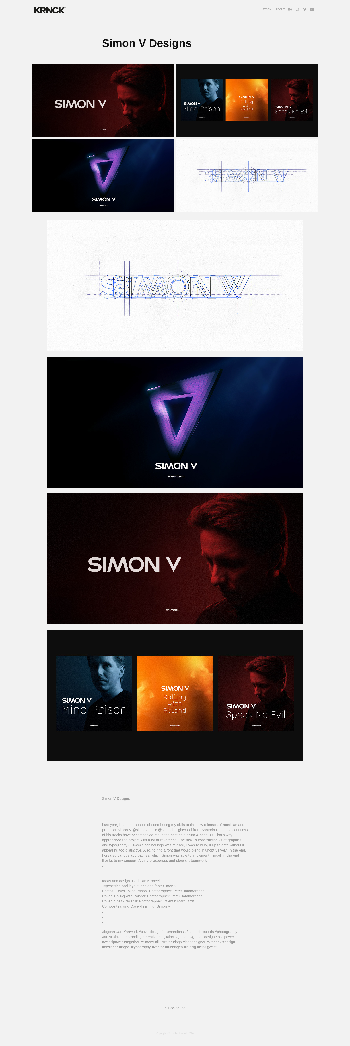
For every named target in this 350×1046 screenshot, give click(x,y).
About (280, 9)
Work (267, 9)
